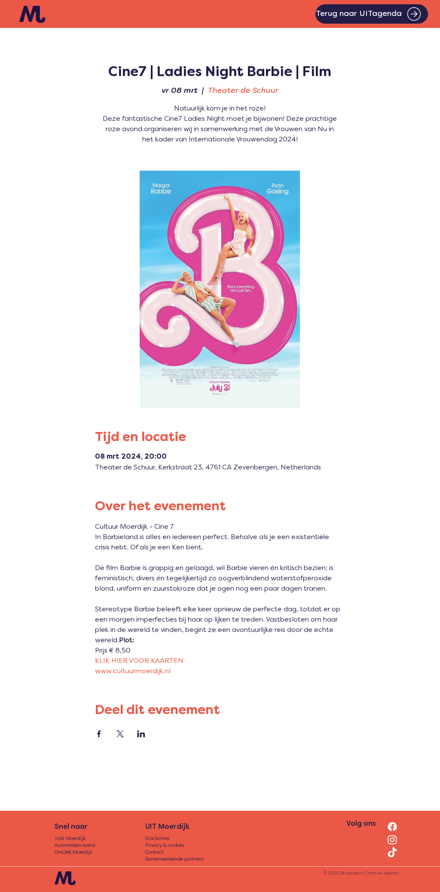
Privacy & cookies (164, 845)
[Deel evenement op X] (120, 733)
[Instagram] (392, 840)
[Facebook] (392, 827)
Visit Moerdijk (70, 839)
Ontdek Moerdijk (73, 852)
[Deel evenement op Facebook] (99, 733)
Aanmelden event (75, 845)
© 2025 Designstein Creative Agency (361, 873)
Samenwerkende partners (174, 859)
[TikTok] (392, 853)
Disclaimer (157, 839)
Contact (154, 852)
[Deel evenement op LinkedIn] (141, 733)
